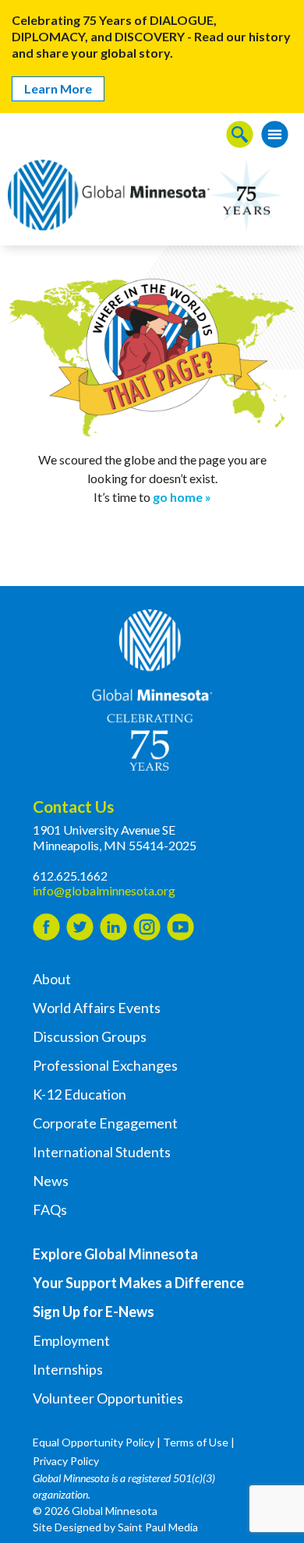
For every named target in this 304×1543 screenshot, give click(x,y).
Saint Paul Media (158, 1527)
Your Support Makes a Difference (138, 1282)
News (51, 1180)
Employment (71, 1340)
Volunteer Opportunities (108, 1398)
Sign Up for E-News (93, 1311)
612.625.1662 (70, 875)
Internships (68, 1369)
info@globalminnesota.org (104, 890)
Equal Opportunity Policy (93, 1442)
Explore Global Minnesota (115, 1253)
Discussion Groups (90, 1036)
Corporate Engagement (105, 1123)
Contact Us (73, 806)
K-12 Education (79, 1094)
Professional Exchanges (105, 1065)
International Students (102, 1151)
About (52, 978)
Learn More (58, 88)
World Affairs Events (97, 1007)
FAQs (50, 1209)
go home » (182, 496)
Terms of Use (195, 1442)
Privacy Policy (66, 1460)
